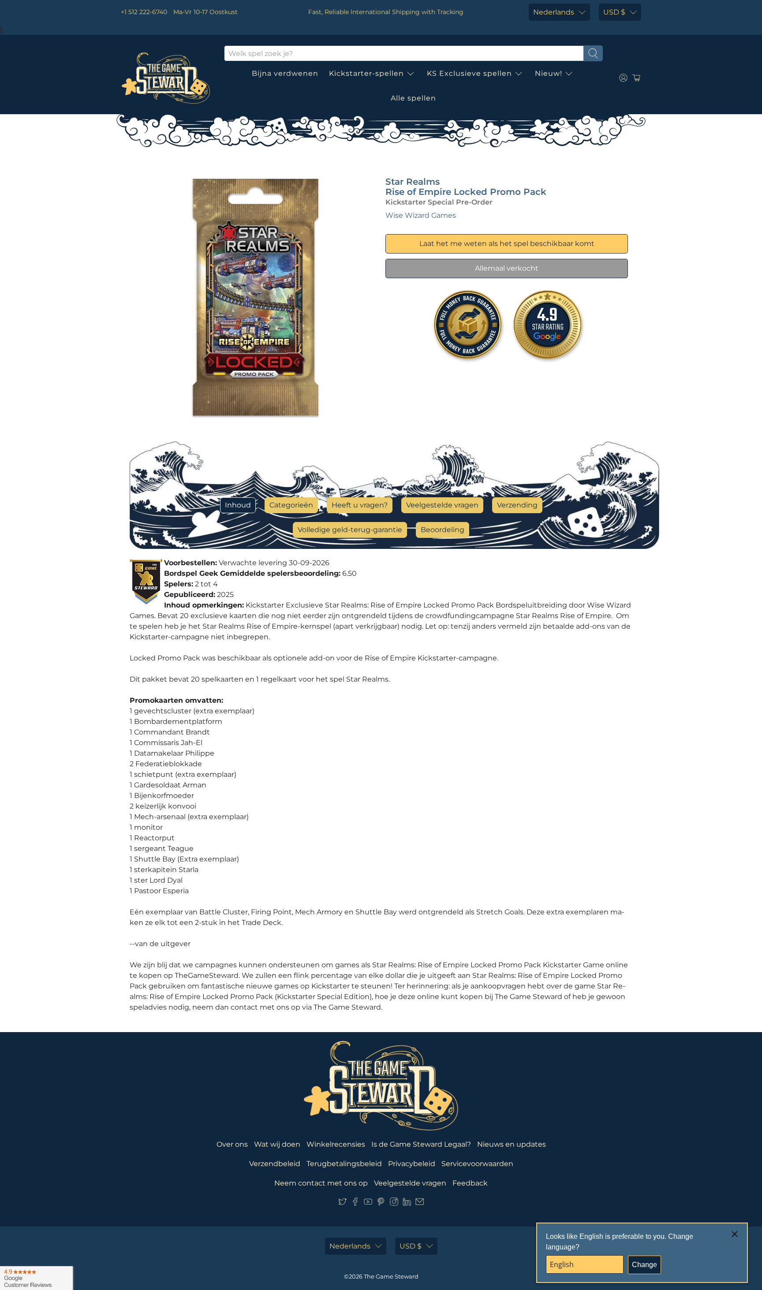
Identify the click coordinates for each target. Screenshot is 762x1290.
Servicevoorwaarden (477, 1164)
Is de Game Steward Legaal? (421, 1144)
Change (644, 1264)
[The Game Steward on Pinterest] (381, 1203)
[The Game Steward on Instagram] (394, 1203)
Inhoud (238, 505)
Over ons (232, 1144)
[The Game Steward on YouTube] (368, 1203)
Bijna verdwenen (285, 73)
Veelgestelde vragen (442, 505)
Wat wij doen (277, 1144)
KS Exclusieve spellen (469, 73)
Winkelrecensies (335, 1144)
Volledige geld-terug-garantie (350, 530)
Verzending (517, 505)
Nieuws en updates (511, 1144)
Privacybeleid (411, 1164)
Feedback (470, 1183)
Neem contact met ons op (321, 1183)
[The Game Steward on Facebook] (355, 1203)
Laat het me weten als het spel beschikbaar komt (506, 243)
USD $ (614, 12)
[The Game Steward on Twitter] (342, 1203)
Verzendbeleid (274, 1164)
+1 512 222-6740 (144, 12)
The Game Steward (391, 1276)
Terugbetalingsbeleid (344, 1164)
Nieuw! (548, 73)
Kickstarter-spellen (366, 73)
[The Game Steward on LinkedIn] (407, 1203)
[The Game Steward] (166, 78)
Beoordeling (442, 530)
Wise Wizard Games (420, 215)
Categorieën (291, 505)
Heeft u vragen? (360, 505)
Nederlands (553, 12)
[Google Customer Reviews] (36, 1278)
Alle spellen (413, 98)
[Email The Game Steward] (419, 1203)
